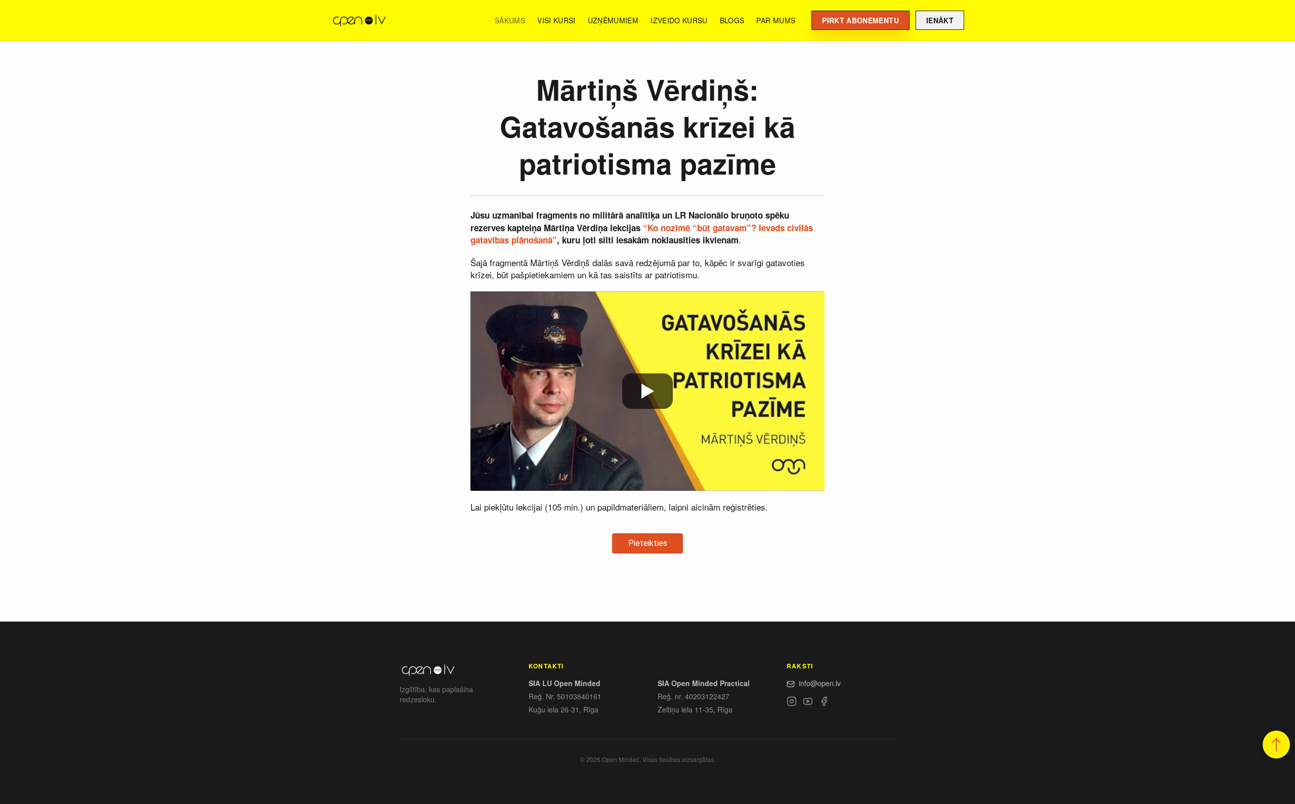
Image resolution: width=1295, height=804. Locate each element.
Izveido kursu (679, 20)
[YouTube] (808, 702)
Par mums (775, 20)
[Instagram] (792, 702)
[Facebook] (824, 702)
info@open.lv (820, 683)
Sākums (510, 20)
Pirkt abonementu (860, 20)
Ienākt (940, 20)
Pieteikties (647, 543)
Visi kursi (556, 20)
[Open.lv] (359, 20)
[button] (1276, 744)
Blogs (732, 20)
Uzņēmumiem (613, 20)
